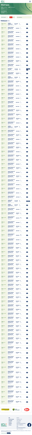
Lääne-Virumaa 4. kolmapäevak (11, 151)
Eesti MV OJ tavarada (10, 69)
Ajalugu (10, 424)
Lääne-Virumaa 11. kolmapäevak (11, 122)
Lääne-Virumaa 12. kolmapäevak (11, 118)
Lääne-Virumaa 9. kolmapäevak (11, 131)
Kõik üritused (3, 17)
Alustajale (10, 420)
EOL (9, 417)
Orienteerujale (11, 419)
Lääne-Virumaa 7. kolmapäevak (11, 139)
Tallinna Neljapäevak (10, 77)
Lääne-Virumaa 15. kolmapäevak (11, 168)
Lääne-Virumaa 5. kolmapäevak (11, 147)
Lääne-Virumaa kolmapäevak (11, 28)
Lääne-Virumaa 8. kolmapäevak (11, 135)
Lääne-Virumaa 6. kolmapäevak (11, 143)
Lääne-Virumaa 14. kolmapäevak (11, 110)
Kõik (11, 17)
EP (13, 17)
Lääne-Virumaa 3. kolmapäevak (11, 155)
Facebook (29, 425)
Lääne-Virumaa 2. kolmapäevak (11, 159)
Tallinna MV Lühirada (10, 201)
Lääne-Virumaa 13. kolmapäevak (11, 114)
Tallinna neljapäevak (10, 24)
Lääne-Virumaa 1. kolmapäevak (11, 164)
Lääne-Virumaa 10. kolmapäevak (11, 188)
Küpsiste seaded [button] (3, 433)
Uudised (10, 423)
